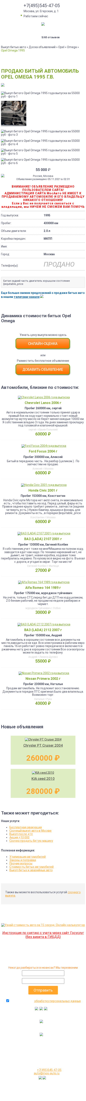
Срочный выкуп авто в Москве (30, 830)
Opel (61, 47)
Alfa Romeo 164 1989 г (43, 588)
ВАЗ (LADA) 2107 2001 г (43, 539)
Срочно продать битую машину (31, 840)
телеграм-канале (26, 297)
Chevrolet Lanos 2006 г (43, 403)
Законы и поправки (22, 860)
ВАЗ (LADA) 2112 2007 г (43, 630)
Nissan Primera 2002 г (43, 679)
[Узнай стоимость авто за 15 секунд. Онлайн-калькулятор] (43, 925)
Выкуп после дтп (21, 834)
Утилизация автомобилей (27, 856)
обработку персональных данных (57, 1001)
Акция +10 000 (19, 837)
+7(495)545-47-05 (42, 5)
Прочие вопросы (20, 863)
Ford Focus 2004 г (43, 451)
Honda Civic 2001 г (43, 490)
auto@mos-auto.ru (46, 1073)
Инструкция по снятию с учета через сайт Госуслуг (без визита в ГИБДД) (43, 935)
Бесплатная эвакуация (25, 827)
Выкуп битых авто (13, 47)
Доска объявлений (42, 47)
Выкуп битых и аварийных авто (31, 870)
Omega (72, 47)
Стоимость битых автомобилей (31, 866)
